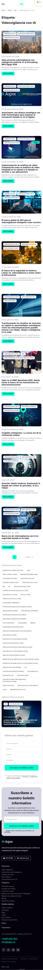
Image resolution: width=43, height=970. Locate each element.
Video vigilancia (8, 685)
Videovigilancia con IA (11, 37)
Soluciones (6, 866)
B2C (9, 586)
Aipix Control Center (10, 574)
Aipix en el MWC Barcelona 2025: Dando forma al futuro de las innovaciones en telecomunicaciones (21, 382)
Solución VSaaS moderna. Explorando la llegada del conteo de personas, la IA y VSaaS (21, 485)
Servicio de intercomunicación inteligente (17, 631)
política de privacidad (13, 778)
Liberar (32, 623)
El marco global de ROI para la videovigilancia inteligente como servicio (21, 221)
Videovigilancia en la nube (12, 598)
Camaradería (22, 623)
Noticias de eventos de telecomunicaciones (17, 647)
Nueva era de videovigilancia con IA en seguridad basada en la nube (20, 537)
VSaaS (5, 689)
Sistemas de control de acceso (13, 570)
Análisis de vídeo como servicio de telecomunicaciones (14, 680)
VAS (25, 667)
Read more (8, 73)
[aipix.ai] (21, 4)
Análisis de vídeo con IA (26, 33)
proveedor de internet (10, 611)
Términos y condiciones (29, 776)
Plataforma (5, 883)
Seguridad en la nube (11, 410)
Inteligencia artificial (29, 244)
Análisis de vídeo (10, 300)
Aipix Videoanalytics (28, 297)
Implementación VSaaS (17, 689)
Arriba (22, 969)
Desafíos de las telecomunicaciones (15, 639)
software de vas (8, 675)
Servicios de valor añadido (12, 667)
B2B (4, 586)
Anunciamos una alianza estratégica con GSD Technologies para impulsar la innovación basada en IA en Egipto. (21, 115)
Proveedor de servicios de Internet (14, 615)
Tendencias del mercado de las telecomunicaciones (20, 663)
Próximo (28, 557)
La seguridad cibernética (11, 602)
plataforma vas (32, 671)
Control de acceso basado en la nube (15, 590)
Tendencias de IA (9, 33)
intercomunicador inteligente (13, 627)
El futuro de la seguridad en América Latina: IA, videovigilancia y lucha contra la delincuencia (21, 272)
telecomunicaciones (11, 248)
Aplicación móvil (8, 623)
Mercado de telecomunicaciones (14, 655)
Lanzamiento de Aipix (10, 578)
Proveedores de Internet (29, 611)
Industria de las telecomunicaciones (15, 651)
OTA (6, 704)
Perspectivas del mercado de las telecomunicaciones (21, 659)
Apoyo (4, 923)
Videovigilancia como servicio (27, 685)
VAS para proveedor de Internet (13, 671)
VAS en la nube (25, 594)
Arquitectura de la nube (22, 586)
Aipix (23, 354)
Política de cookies (9, 961)
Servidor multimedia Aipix (29, 574)
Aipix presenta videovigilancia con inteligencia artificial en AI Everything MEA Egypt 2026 (20, 62)
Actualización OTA (16, 704)
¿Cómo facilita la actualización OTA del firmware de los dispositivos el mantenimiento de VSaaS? (20, 722)
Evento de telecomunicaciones (13, 643)
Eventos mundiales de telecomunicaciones (19, 358)
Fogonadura (6, 927)
